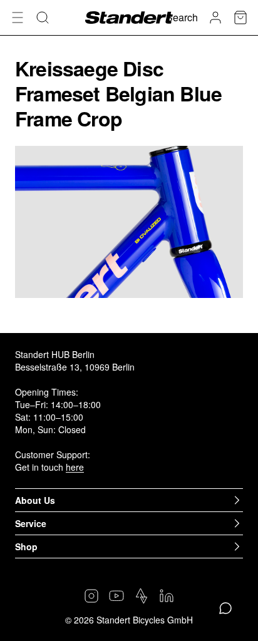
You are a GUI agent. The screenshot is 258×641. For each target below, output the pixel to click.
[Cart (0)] (240, 17)
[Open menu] (17, 17)
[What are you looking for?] (42, 17)
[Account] (215, 17)
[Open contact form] (225, 608)
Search (182, 17)
